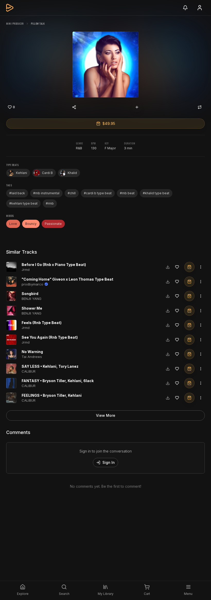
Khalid (72, 173)
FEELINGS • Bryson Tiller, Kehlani (52, 395)
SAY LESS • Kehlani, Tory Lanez (50, 366)
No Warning (32, 351)
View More (105, 415)
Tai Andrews (32, 357)
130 (93, 148)
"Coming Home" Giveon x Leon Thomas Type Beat (67, 279)
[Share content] (74, 107)
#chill (72, 193)
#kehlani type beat (23, 203)
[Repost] (200, 107)
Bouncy (31, 224)
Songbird (30, 293)
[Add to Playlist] (137, 107)
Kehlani (21, 173)
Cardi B (47, 173)
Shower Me (32, 308)
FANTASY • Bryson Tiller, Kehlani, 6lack (58, 381)
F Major (110, 148)
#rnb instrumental (46, 193)
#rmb (50, 203)
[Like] (177, 267)
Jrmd (26, 269)
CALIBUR (29, 371)
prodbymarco (32, 284)
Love (13, 224)
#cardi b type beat (98, 193)
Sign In (108, 462)
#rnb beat (127, 193)
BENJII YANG (31, 299)
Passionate (53, 224)
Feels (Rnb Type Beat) (41, 322)
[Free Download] (168, 267)
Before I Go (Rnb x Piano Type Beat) (54, 264)
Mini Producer (15, 23)
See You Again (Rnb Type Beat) (50, 337)
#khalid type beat (156, 193)
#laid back (17, 193)
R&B (79, 148)
